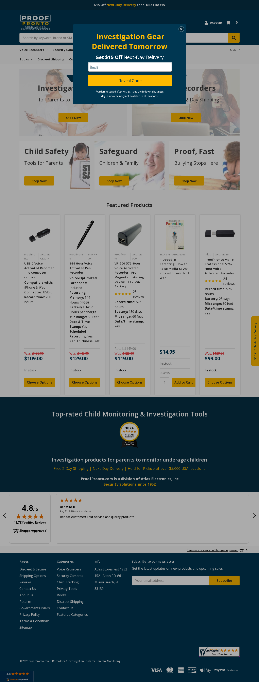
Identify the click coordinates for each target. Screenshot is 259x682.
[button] (181, 29)
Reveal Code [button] (130, 80)
